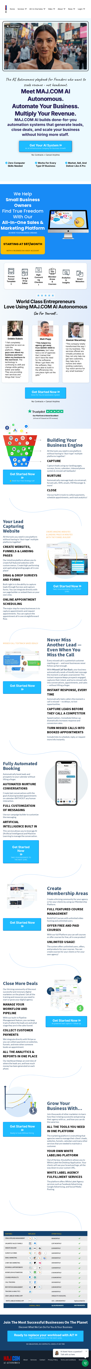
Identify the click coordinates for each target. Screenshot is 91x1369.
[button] (26, 9)
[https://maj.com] (6, 9)
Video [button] (50, 9)
